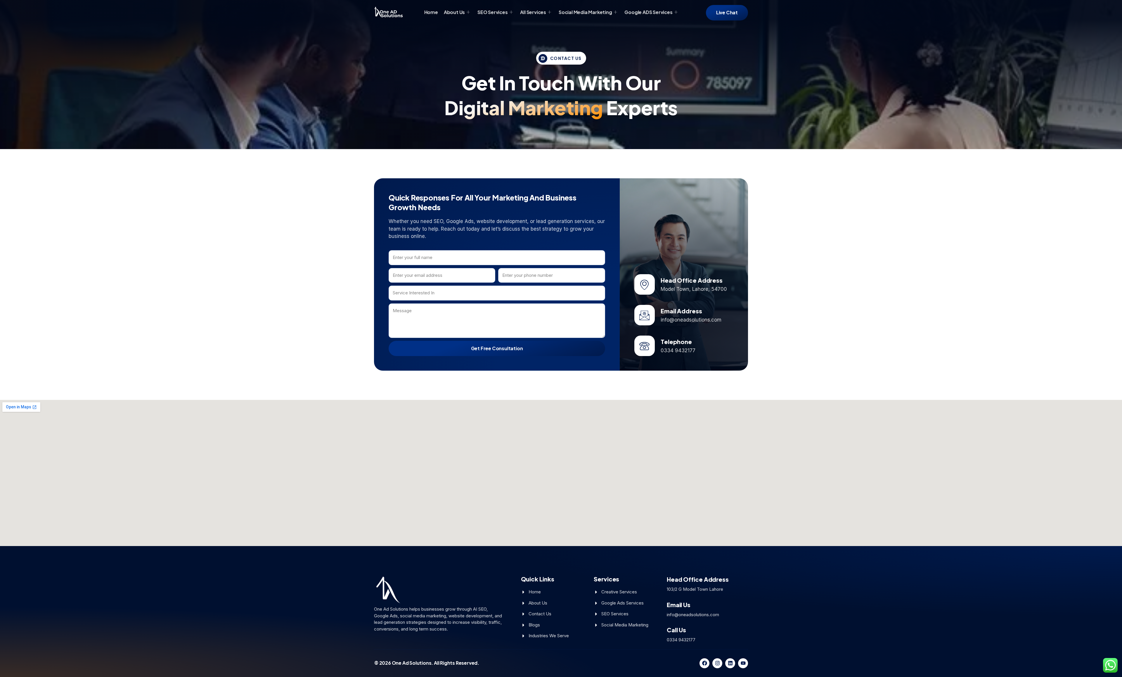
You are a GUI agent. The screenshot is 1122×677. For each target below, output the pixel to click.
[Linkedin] (730, 663)
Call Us (676, 629)
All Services (533, 12)
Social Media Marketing (585, 12)
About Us (454, 12)
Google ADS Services (648, 12)
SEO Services (492, 12)
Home (431, 12)
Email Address (681, 311)
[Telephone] (644, 346)
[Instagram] (717, 663)
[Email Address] (644, 315)
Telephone (676, 341)
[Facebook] (704, 663)
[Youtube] (743, 663)
